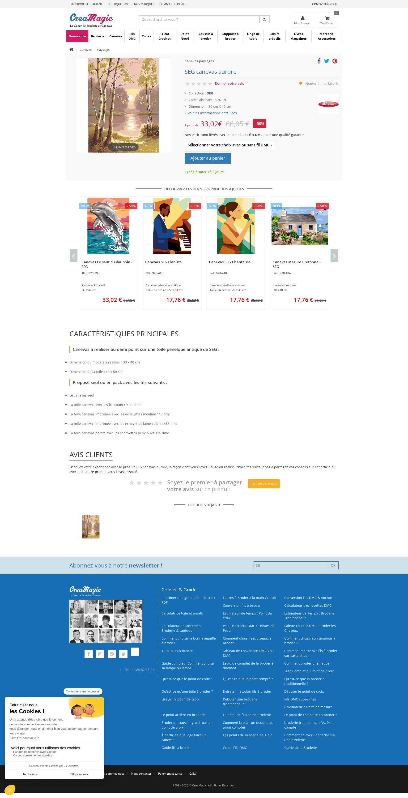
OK (333, 565)
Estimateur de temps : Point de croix (247, 615)
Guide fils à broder (176, 747)
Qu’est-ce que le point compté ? (248, 679)
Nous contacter (141, 774)
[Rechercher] (264, 19)
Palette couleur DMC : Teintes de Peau (249, 628)
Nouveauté (77, 36)
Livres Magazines (298, 36)
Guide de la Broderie (300, 747)
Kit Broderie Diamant (86, 4)
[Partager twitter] (326, 62)
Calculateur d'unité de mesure (308, 707)
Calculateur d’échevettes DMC (308, 605)
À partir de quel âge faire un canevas (184, 737)
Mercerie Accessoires (327, 36)
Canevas (115, 36)
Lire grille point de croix (180, 699)
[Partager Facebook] (319, 62)
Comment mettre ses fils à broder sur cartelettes (310, 653)
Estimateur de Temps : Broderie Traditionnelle (309, 615)
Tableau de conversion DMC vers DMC (248, 653)
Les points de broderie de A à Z (247, 735)
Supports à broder (230, 36)
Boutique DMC (118, 4)
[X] (123, 654)
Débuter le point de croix (304, 691)
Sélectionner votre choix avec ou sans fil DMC (229, 145)
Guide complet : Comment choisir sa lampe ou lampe (188, 665)
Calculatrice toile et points (182, 613)
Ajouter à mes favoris (322, 83)
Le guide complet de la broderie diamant (248, 665)
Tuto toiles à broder (177, 651)
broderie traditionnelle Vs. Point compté (309, 725)
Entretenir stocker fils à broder (247, 691)
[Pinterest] (112, 654)
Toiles (146, 36)
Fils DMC (132, 36)
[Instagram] (100, 654)
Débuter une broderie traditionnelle (240, 701)
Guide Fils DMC (235, 747)
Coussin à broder (206, 36)
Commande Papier (172, 4)
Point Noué (185, 36)
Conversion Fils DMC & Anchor (308, 597)
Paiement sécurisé (170, 774)
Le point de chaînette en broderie (310, 715)
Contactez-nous (324, 4)
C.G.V (192, 774)
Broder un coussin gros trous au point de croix (187, 725)
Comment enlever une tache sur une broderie (309, 737)
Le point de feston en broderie (247, 715)
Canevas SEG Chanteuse (230, 262)
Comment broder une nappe (307, 663)
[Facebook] (89, 654)
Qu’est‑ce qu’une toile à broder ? (187, 691)
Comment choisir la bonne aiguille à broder (189, 640)
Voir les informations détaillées (212, 113)
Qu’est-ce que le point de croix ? (187, 679)
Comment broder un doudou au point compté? (248, 725)
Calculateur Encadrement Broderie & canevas (182, 628)
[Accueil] (71, 49)
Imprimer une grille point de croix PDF (188, 600)
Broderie (97, 36)
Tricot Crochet (164, 36)
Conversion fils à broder (242, 605)
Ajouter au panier (208, 158)
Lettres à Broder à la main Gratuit (249, 597)
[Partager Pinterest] (334, 62)
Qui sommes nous (112, 774)
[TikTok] (135, 654)
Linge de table (253, 36)
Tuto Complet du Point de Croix (309, 671)
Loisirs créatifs (274, 36)
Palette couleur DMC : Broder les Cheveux (310, 628)
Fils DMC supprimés (300, 699)
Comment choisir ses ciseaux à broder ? (247, 640)
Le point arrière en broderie (184, 715)
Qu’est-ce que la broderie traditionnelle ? (304, 681)
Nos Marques (144, 4)
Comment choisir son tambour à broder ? (309, 640)
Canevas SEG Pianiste (163, 262)
